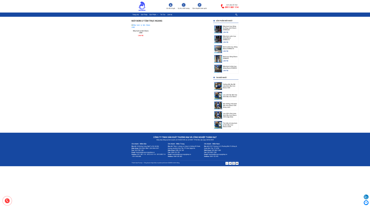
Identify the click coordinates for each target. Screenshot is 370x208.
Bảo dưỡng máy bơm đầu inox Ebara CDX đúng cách (230, 105)
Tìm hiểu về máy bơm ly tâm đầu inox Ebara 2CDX (230, 124)
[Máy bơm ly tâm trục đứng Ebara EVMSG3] (218, 68)
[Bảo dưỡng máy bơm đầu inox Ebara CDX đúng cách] (218, 105)
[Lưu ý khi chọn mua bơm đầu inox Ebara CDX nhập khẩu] (218, 115)
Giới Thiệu (144, 15)
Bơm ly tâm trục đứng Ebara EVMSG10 (230, 47)
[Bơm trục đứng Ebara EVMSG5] (218, 59)
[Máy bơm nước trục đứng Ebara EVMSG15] (218, 39)
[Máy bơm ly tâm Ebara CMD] (141, 26)
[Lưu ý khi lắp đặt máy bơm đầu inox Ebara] (218, 96)
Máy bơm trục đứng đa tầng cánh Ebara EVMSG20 (229, 28)
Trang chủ (135, 15)
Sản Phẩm (152, 15)
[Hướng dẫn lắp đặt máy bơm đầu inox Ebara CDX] (218, 86)
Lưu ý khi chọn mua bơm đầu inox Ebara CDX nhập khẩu (229, 115)
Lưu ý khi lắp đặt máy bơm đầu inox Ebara (230, 95)
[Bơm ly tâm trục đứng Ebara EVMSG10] (218, 49)
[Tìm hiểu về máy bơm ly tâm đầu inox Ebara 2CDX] (218, 125)
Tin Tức (162, 15)
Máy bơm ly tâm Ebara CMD (140, 32)
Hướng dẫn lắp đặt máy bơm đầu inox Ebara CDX (229, 86)
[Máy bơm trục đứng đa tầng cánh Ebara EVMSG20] (218, 29)
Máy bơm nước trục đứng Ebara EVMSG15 (229, 38)
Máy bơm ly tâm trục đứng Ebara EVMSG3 (230, 67)
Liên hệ (169, 15)
